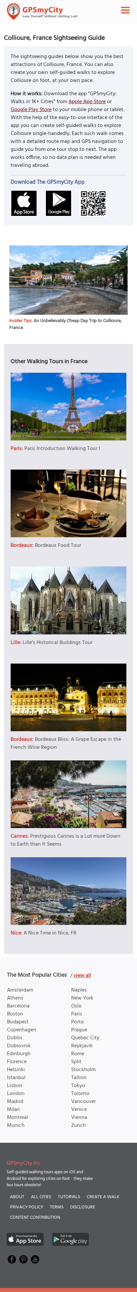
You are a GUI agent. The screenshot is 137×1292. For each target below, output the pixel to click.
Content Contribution (35, 1217)
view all (82, 975)
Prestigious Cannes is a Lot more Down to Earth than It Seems (65, 840)
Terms (57, 1207)
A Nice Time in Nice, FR (50, 933)
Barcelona (18, 1006)
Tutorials (69, 1197)
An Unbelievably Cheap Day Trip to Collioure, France (65, 324)
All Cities (41, 1197)
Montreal (17, 1117)
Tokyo (78, 1085)
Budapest (18, 1022)
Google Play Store (31, 109)
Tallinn (78, 1077)
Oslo (76, 1006)
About (17, 1197)
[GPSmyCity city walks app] (42, 11)
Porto (77, 1022)
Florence (17, 1062)
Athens (15, 998)
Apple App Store (87, 101)
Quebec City (85, 1038)
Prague (79, 1030)
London (16, 1093)
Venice (79, 1109)
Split (76, 1062)
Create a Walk (103, 1197)
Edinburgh (19, 1054)
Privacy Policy (26, 1207)
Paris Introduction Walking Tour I (62, 448)
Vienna (79, 1117)
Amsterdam (20, 990)
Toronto (80, 1093)
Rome (77, 1054)
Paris (76, 1014)
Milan (13, 1109)
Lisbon (14, 1085)
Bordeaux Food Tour (58, 545)
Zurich (78, 1125)
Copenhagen (21, 1030)
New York (82, 998)
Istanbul (16, 1077)
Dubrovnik (19, 1046)
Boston (15, 1014)
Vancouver (83, 1101)
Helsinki (16, 1070)
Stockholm (83, 1070)
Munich (16, 1125)
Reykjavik (82, 1046)
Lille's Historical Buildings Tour (57, 642)
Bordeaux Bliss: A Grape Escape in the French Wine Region (66, 743)
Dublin (14, 1038)
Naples (79, 990)
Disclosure (82, 1207)
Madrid (15, 1101)
